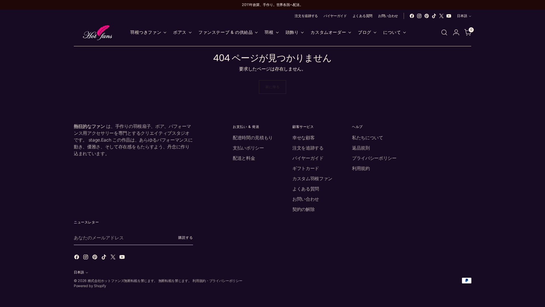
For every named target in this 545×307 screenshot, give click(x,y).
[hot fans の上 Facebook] (411, 15)
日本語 (462, 16)
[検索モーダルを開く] (444, 32)
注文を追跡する (308, 148)
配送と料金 (244, 158)
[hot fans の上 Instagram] (419, 15)
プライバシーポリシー (374, 158)
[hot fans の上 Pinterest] (426, 15)
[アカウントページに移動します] (456, 32)
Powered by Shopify (90, 286)
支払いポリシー (248, 148)
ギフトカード (305, 168)
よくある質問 (305, 189)
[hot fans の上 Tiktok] (434, 15)
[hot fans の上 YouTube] (448, 15)
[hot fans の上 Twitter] (441, 15)
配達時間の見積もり (253, 137)
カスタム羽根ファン (312, 178)
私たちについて (367, 137)
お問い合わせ (305, 199)
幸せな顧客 (303, 137)
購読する (185, 237)
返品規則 (361, 148)
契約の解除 (303, 209)
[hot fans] (98, 32)
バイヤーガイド (308, 158)
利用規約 (361, 168)
